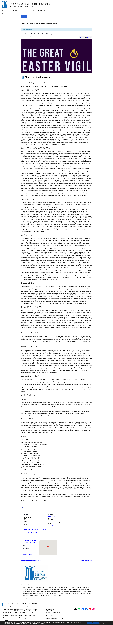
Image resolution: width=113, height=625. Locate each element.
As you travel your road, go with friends (61, 589)
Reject (96, 623)
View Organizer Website (54, 525)
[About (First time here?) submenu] (24, 10)
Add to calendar (27, 507)
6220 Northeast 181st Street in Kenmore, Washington (48, 591)
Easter (25, 526)
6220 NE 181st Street (50, 609)
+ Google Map (26, 551)
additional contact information (55, 618)
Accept (89, 623)
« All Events (23, 26)
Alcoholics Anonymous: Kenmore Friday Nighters (31, 560)
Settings (102, 623)
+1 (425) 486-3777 (50, 615)
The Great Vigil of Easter (86, 560)
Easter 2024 (30, 529)
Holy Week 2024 (28, 523)
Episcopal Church (27, 598)
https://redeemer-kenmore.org (31, 532)
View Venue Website (28, 554)
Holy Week (36, 529)
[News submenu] (11, 10)
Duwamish (19, 615)
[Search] (24, 16)
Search (3, 13)
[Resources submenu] (31, 10)
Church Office (51, 516)
